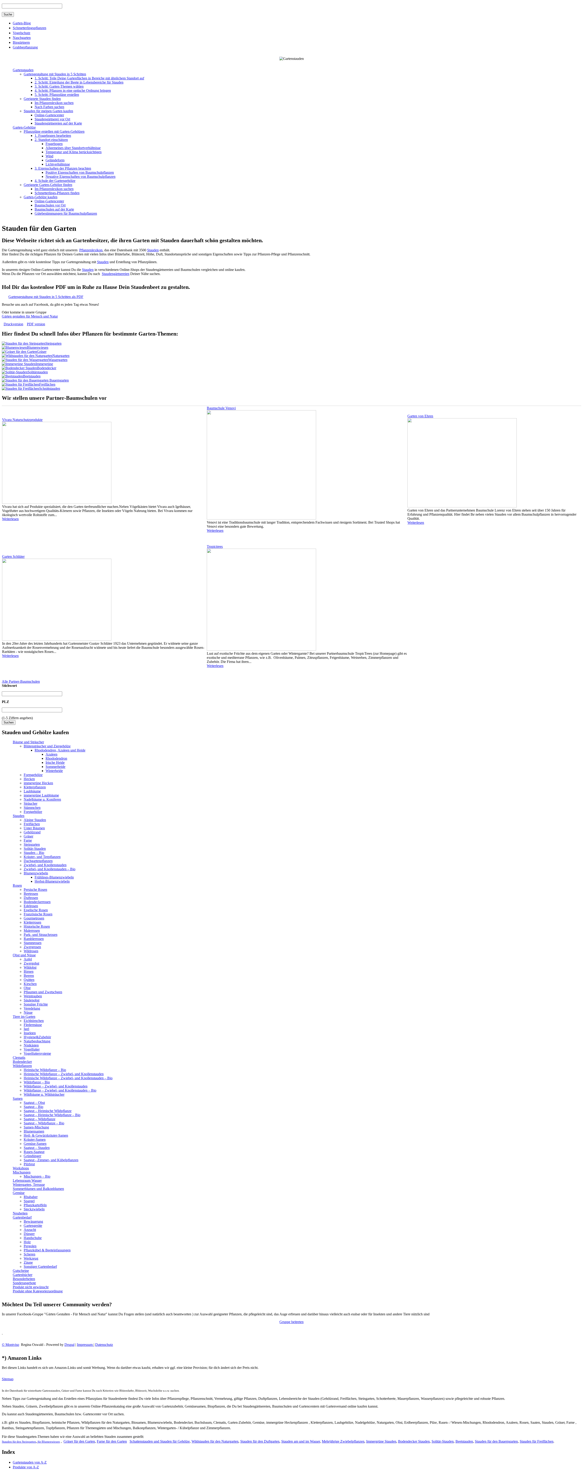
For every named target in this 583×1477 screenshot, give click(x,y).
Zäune (28, 1262)
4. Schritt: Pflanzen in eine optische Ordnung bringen (73, 90)
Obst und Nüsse (24, 955)
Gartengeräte (33, 1225)
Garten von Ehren (420, 416)
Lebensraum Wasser (27, 1180)
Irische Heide (55, 762)
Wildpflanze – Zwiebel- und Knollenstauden (55, 1086)
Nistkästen (31, 1045)
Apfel (28, 959)
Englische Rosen (36, 910)
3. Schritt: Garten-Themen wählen (59, 86)
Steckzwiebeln (34, 1209)
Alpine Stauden (35, 820)
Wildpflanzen (22, 1066)
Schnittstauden (49, 388)
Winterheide (54, 771)
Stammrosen (32, 943)
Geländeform (55, 160)
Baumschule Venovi (221, 408)
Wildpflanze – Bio (37, 1082)
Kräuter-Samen (35, 1139)
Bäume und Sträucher (28, 742)
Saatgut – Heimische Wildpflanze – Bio (52, 1115)
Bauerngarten (59, 380)
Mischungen (22, 1172)
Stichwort (9, 686)
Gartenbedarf (22, 1217)
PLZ (5, 702)
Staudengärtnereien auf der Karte (58, 123)
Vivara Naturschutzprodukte (22, 420)
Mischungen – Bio (37, 1176)
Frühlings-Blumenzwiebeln (54, 877)
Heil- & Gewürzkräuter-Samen (46, 1135)
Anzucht (30, 1230)
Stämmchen (32, 808)
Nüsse (28, 1012)
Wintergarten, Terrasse (29, 1185)
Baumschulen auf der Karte (54, 209)
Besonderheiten (24, 1279)
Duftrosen (31, 898)
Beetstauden (32, 376)
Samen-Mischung (36, 1127)
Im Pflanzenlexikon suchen (54, 103)
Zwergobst (31, 963)
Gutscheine (21, 1271)
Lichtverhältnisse (58, 164)
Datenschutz (104, 1345)
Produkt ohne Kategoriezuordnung (38, 1291)
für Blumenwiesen (48, 1441)
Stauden (153, 250)
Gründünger (32, 1156)
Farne (28, 840)
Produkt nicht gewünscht (31, 1287)
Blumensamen (34, 1131)
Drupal (69, 1345)
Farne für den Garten (112, 1441)
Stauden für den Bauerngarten (496, 1441)
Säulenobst (31, 1000)
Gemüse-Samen (35, 1144)
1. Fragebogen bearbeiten (53, 136)
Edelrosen (31, 906)
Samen (18, 1098)
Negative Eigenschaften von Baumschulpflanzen (80, 176)
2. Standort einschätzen (51, 140)
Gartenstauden (23, 70)
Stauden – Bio (34, 853)
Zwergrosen (32, 947)
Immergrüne (44, 364)
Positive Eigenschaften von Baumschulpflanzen (80, 172)
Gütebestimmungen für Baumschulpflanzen (66, 213)
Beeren (29, 976)
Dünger (29, 1234)
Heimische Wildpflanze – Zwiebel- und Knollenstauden (64, 1074)
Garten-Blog (22, 23)
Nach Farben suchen (49, 107)
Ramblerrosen (34, 939)
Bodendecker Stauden (414, 1441)
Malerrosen (32, 930)
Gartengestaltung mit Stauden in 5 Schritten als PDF (45, 297)
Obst (27, 988)
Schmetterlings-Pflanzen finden (57, 193)
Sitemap (7, 1379)
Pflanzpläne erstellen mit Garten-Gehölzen (54, 131)
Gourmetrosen (34, 918)
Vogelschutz (21, 33)
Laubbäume (32, 791)
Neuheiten (20, 1213)
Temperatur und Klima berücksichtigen (74, 152)
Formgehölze (33, 775)
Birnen (28, 971)
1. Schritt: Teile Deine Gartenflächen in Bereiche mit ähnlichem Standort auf (89, 78)
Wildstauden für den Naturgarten (215, 1441)
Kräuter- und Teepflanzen (42, 857)
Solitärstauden (38, 372)
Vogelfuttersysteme (37, 1053)
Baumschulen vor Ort (50, 205)
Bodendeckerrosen (37, 902)
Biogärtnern (21, 42)
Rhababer (31, 1197)
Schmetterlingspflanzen (29, 28)
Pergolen (30, 1246)
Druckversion (13, 324)
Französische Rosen (38, 914)
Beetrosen (31, 894)
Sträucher (30, 803)
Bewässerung (33, 1221)
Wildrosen (31, 951)
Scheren (29, 1254)
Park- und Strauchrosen (40, 935)
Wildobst (30, 967)
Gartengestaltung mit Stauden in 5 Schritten (55, 74)
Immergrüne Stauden (381, 1441)
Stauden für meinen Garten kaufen (48, 111)
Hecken (29, 779)
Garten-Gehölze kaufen (40, 197)
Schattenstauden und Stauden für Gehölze (160, 1441)
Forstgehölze (33, 812)
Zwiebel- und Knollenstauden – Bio (49, 869)
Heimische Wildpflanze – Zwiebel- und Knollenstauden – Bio (68, 1078)
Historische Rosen (37, 926)
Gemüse (19, 1193)
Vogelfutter (32, 1049)
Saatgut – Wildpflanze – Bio (44, 1123)
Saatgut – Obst (34, 1103)
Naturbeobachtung (37, 1041)
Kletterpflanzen (35, 787)
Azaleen (51, 754)
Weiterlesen (10, 519)
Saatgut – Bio (33, 1107)
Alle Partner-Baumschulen (21, 681)
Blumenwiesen (37, 347)
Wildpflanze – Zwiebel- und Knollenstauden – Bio (60, 1090)
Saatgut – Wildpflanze (39, 1119)
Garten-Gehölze (24, 127)
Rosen (17, 885)
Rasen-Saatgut (34, 1152)
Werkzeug (31, 1258)
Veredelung (32, 1008)
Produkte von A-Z (26, 1467)
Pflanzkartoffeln (35, 1205)
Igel (26, 1029)
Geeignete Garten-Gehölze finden (48, 185)
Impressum (85, 1345)
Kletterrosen (32, 922)
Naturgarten (60, 356)
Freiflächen (47, 384)
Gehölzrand (32, 832)
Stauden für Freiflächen (536, 1441)
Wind (49, 156)
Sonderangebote (24, 1283)
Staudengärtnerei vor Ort (52, 119)
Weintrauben (33, 996)
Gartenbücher (22, 1275)
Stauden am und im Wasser (300, 1441)
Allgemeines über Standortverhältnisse (73, 148)
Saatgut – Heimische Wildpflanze (48, 1111)
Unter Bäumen (34, 828)
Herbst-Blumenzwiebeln (52, 881)
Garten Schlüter (13, 556)
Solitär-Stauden (35, 849)
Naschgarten (22, 38)
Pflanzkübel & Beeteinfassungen (47, 1250)
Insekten (30, 1033)
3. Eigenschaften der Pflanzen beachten (63, 168)
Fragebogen (54, 144)
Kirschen (30, 984)
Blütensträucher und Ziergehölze (47, 746)
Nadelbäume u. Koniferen (42, 799)
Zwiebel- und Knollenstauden (45, 865)
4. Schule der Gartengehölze (55, 181)
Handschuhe (33, 1238)
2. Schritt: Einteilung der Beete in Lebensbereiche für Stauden (79, 82)
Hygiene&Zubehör (37, 1037)
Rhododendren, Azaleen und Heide (60, 750)
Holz (27, 1242)
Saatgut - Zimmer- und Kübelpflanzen (51, 1160)
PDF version (36, 324)
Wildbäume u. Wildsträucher (44, 1094)
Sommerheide (55, 767)
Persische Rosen (35, 889)
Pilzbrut (29, 1164)
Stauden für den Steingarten (19, 1441)
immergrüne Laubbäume (41, 795)
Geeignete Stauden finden (42, 99)
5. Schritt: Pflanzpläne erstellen (57, 95)
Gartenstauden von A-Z (30, 1462)
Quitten (29, 980)
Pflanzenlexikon (90, 250)
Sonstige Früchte (36, 1004)
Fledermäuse (33, 1025)
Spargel (29, 1201)
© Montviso (10, 1345)
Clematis (19, 1057)
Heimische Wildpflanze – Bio (45, 1070)
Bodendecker (46, 368)
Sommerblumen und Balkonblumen (38, 1189)
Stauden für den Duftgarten (259, 1441)
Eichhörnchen (34, 1021)
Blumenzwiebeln (36, 873)
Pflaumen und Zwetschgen (43, 992)
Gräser (41, 352)
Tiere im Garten (24, 1017)
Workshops (21, 1168)
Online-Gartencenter (49, 115)
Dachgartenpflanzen (38, 861)
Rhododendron (56, 758)
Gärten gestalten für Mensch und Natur (30, 316)
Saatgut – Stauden (37, 1148)
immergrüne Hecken (38, 783)
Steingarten (53, 343)
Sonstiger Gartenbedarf (40, 1266)
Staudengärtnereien (115, 274)
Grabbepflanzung (25, 47)
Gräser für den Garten (79, 1441)
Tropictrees (215, 546)
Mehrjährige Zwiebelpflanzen (343, 1441)
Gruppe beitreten (291, 1322)
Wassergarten (57, 360)
